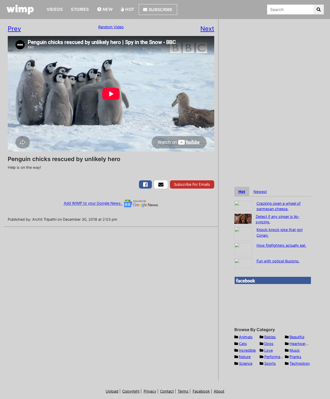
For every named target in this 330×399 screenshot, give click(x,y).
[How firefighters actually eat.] (243, 249)
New (107, 9)
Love (268, 350)
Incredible (247, 350)
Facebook (201, 391)
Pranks (295, 356)
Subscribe (160, 9)
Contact (167, 391)
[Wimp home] (20, 9)
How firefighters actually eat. (281, 245)
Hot (129, 9)
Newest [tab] (260, 191)
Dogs (269, 343)
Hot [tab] (241, 191)
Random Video (111, 27)
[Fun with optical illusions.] (243, 263)
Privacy (150, 391)
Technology (300, 363)
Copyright (130, 391)
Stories (80, 9)
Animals (246, 337)
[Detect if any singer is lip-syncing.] (243, 218)
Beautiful (297, 337)
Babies (270, 337)
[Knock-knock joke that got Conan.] (243, 233)
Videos (55, 9)
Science (245, 363)
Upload (112, 391)
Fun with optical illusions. (278, 261)
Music (295, 350)
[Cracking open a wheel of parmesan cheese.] (243, 205)
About (219, 391)
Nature (245, 356)
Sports (270, 363)
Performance (275, 356)
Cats (243, 343)
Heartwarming (302, 343)
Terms (183, 391)
